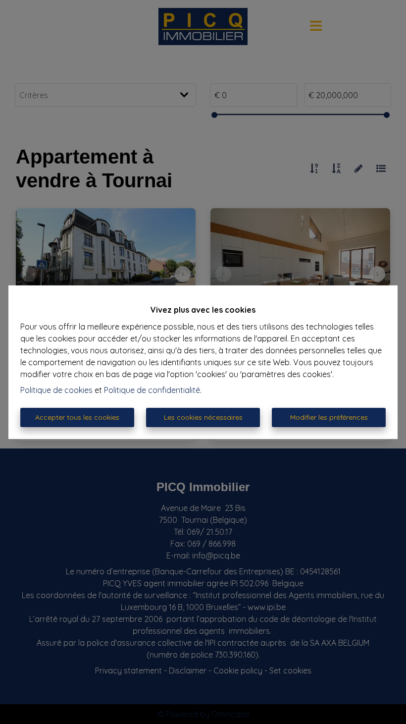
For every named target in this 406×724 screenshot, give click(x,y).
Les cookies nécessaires (203, 417)
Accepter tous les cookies (77, 417)
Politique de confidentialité (152, 390)
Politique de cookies (56, 390)
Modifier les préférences (329, 417)
